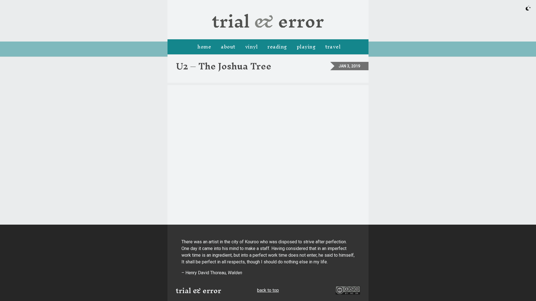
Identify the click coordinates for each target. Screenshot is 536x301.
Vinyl (251, 46)
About (228, 46)
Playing (306, 46)
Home (204, 46)
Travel (333, 46)
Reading (277, 46)
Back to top (268, 290)
